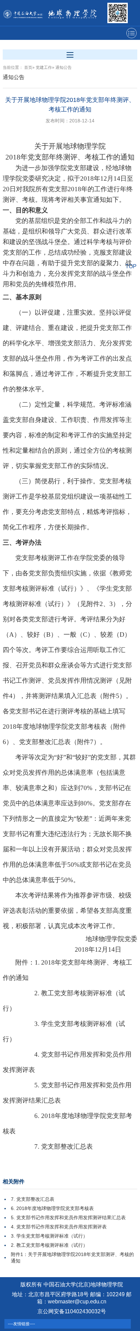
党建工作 (44, 67)
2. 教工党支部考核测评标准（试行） (49, 1245)
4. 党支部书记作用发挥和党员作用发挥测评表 (59, 1226)
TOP (131, 266)
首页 (28, 67)
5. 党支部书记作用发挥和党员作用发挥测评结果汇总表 (68, 1217)
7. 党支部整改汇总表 (32, 1199)
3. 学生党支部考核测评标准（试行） (49, 1236)
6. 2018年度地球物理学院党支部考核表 (52, 1208)
